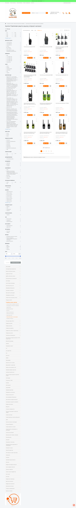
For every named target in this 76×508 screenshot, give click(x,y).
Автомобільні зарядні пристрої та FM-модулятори (13, 338)
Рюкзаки (7, 457)
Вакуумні (7, 406)
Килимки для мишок (10, 486)
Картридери (8, 360)
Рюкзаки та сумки (9, 447)
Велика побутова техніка (10, 271)
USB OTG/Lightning (9, 450)
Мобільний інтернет (10, 313)
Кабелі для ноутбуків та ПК (11, 367)
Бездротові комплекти (10, 483)
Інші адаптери (8, 350)
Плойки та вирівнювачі (10, 488)
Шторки (7, 382)
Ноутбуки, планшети (10, 290)
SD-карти (7, 439)
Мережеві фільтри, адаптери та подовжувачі (11, 445)
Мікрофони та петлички (10, 392)
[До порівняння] (36, 35)
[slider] (5, 256)
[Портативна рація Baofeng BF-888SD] (46, 67)
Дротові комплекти (9, 481)
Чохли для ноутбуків (10, 432)
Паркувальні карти (9, 345)
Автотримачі (8, 385)
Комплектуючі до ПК (10, 285)
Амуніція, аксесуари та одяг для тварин (12, 412)
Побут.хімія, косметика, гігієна (11, 297)
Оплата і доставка (13, 2)
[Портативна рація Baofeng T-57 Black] (62, 96)
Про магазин (7, 2)
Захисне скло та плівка (10, 362)
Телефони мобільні (9, 318)
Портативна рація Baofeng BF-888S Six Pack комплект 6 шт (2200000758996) (62, 47)
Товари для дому (9, 325)
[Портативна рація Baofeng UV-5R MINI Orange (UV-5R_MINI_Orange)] (62, 125)
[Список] (67, 30)
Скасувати (8, 262)
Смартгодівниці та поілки (10, 426)
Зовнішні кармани (9, 469)
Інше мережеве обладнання (11, 397)
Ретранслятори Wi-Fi (10, 394)
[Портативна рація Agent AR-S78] (30, 39)
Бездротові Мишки (9, 404)
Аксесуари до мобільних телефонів (12, 305)
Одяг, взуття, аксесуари (10, 292)
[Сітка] (65, 30)
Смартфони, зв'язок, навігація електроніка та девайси (16, 23)
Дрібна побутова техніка (10, 276)
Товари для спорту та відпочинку (12, 330)
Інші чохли (8, 474)
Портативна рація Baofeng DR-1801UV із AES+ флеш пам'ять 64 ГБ (30, 104)
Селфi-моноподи (9, 414)
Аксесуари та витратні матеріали (12, 401)
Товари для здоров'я (9, 328)
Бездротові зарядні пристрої (11, 464)
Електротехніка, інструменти (11, 278)
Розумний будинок (9, 424)
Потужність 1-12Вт (9, 380)
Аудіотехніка (8, 307)
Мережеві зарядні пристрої (11, 369)
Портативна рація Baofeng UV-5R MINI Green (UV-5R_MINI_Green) (29, 133)
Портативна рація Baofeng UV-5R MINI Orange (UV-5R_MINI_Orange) (61, 133)
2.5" (6, 348)
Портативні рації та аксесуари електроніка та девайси (34, 23)
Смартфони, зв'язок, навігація (11, 302)
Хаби (7, 419)
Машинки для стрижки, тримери (12, 434)
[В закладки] (36, 33)
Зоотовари (8, 280)
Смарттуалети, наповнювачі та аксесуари (11, 430)
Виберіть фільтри (15, 262)
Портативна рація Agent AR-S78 (29, 46)
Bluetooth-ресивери (9, 341)
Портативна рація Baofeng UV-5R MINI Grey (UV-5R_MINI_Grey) (45, 133)
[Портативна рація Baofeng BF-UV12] (62, 67)
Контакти (32, 2)
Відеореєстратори (9, 308)
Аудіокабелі (8, 387)
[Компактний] (69, 30)
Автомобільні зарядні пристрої (11, 399)
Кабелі (7, 357)
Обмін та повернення (26, 2)
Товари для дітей (9, 323)
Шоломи (7, 462)
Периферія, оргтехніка (10, 295)
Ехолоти (7, 310)
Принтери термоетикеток (10, 459)
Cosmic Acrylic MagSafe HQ (11, 471)
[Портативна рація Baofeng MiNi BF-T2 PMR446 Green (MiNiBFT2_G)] (46, 96)
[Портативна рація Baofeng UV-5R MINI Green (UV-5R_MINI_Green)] (30, 125)
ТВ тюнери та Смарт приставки (11, 452)
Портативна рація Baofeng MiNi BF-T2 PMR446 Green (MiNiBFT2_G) (46, 104)
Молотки (7, 355)
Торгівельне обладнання (10, 335)
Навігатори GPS (9, 315)
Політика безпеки (19, 2)
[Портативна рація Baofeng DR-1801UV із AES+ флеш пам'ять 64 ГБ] (30, 96)
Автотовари (8, 266)
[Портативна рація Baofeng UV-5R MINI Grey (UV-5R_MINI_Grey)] (46, 125)
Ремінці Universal (9, 490)
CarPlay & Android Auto (10, 372)
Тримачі (7, 343)
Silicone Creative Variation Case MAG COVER (12, 375)
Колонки (7, 476)
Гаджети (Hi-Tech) (9, 273)
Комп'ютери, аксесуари (10, 283)
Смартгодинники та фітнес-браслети (13, 417)
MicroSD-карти (8, 437)
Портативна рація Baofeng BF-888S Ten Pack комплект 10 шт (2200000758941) (30, 76)
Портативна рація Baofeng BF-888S (46, 46)
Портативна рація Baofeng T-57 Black (62, 103)
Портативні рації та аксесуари (12, 316)
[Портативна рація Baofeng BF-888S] (46, 39)
